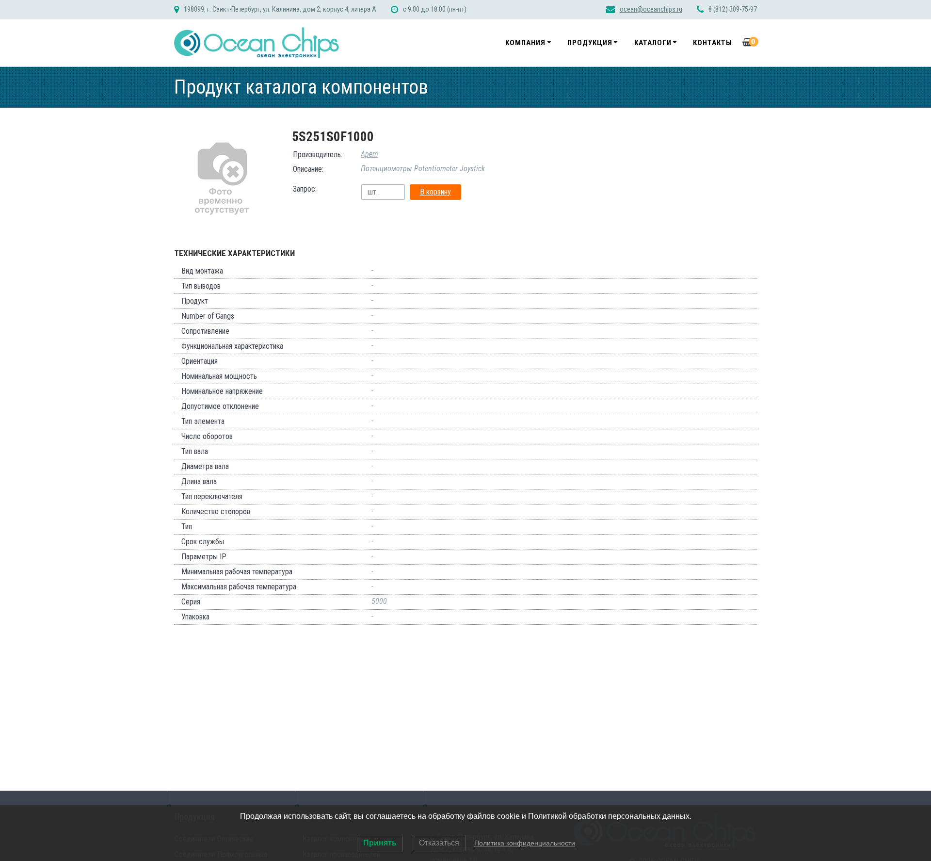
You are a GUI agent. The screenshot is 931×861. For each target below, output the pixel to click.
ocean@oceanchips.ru (651, 9)
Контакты (712, 42)
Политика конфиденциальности (524, 843)
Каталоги (653, 42)
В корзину (435, 191)
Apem (369, 154)
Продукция (589, 42)
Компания (525, 42)
